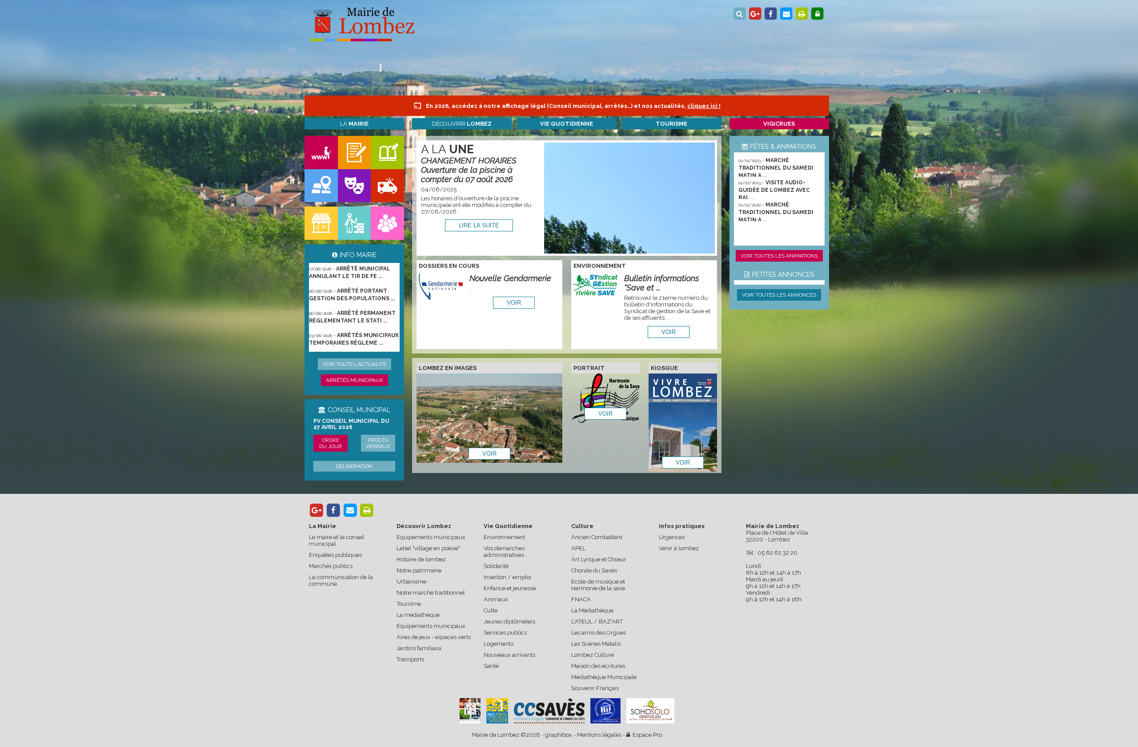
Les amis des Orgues (598, 632)
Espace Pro (646, 734)
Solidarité (496, 566)
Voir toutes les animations (779, 256)
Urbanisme (411, 581)
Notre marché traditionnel (431, 592)
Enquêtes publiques (335, 555)
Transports (410, 659)
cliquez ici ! (704, 106)
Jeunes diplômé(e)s (509, 621)
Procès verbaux (378, 443)
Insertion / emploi (507, 577)
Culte (490, 610)
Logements (498, 643)
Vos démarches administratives (504, 551)
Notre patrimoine (419, 570)
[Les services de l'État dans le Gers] (605, 710)
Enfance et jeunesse (510, 588)
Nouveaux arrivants (509, 655)
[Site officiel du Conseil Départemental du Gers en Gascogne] (470, 721)
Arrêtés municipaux (354, 380)
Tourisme (409, 603)
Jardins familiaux (419, 648)
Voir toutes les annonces (779, 295)
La (354, 123)
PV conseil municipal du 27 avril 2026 (351, 424)
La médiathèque (418, 615)
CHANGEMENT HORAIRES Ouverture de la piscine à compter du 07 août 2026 (469, 170)
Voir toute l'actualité (354, 364)
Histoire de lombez (421, 559)
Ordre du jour (330, 443)
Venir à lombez (679, 548)
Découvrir (462, 123)
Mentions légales (599, 734)
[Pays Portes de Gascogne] (497, 710)
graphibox (558, 734)
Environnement (504, 537)
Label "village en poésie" (428, 548)
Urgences (672, 537)
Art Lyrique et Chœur (598, 559)
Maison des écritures (598, 666)
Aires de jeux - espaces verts (434, 637)
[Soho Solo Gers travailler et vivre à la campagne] (650, 710)
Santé (491, 666)
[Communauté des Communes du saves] (549, 710)
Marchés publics (331, 566)
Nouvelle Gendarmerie (510, 278)
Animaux (496, 599)
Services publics (505, 632)
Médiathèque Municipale (604, 677)
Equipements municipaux (431, 537)
